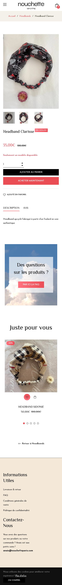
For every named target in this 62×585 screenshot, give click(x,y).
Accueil (11, 16)
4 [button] (34, 423)
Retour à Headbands (32, 443)
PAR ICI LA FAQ (31, 284)
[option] (31, 382)
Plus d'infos (20, 576)
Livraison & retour (12, 489)
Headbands (25, 16)
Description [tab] (11, 208)
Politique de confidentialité (16, 510)
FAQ (5, 495)
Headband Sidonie (31, 407)
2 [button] (27, 423)
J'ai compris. (14, 580)
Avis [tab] (26, 208)
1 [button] (24, 423)
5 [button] (38, 423)
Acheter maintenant (31, 181)
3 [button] (31, 423)
